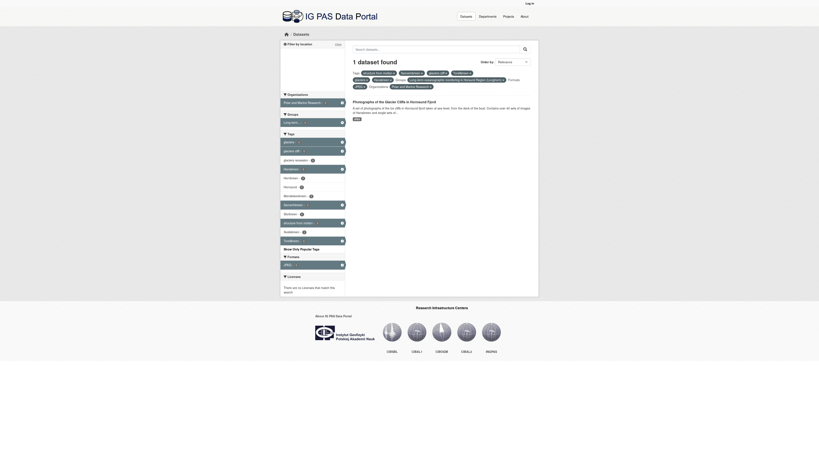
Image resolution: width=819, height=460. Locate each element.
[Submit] (525, 49)
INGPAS (491, 351)
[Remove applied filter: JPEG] (364, 87)
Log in (530, 3)
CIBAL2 (466, 351)
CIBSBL (392, 351)
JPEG (357, 119)
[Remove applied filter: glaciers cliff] (446, 73)
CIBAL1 (417, 351)
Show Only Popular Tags (301, 249)
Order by (487, 62)
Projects (508, 16)
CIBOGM (442, 351)
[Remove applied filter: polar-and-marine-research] (430, 87)
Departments (488, 16)
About (525, 16)
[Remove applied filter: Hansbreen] (391, 80)
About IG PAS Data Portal (333, 316)
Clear (338, 44)
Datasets (466, 16)
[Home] (287, 34)
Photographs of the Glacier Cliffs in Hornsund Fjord (394, 101)
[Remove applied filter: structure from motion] (394, 73)
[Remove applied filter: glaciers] (367, 80)
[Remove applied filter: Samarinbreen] (422, 73)
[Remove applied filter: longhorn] (503, 80)
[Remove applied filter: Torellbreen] (470, 73)
